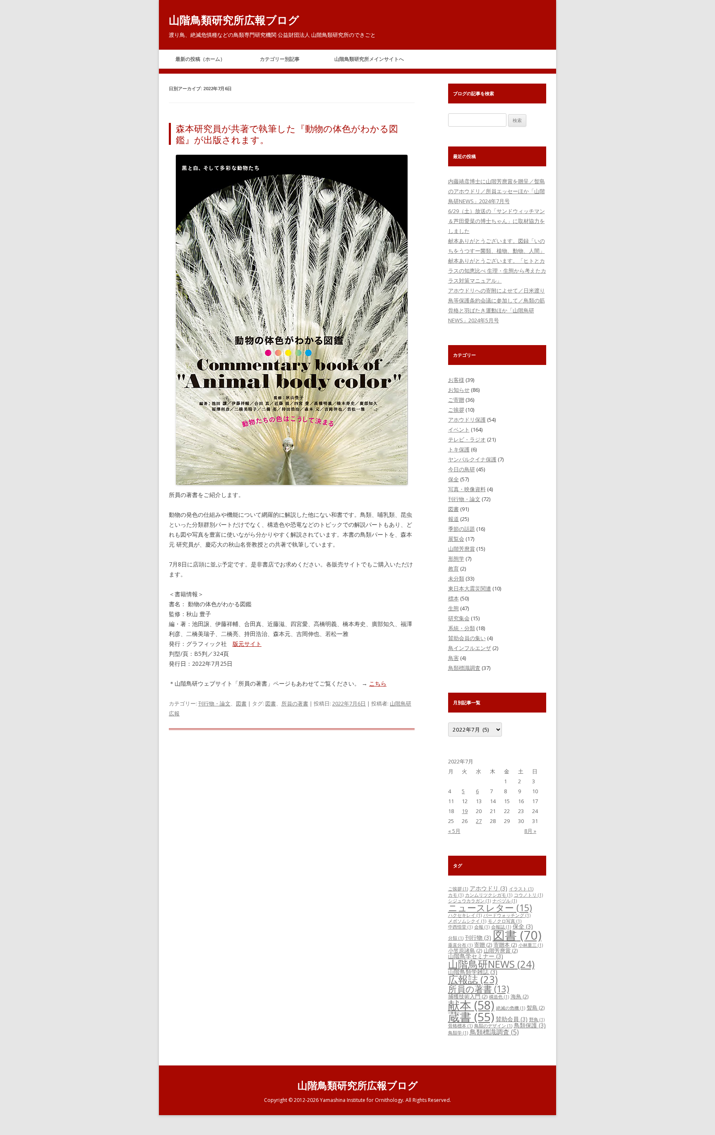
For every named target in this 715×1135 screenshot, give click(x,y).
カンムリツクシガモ (488, 895)
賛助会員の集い (467, 638)
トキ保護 (459, 449)
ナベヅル (504, 901)
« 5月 (454, 831)
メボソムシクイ (467, 921)
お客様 (456, 380)
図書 (241, 703)
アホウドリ (488, 888)
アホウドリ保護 (467, 419)
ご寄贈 (456, 399)
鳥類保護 (530, 1025)
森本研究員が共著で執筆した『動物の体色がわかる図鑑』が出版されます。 (287, 133)
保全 (453, 479)
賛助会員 (512, 1019)
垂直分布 (460, 945)
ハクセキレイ (465, 915)
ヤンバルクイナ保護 (472, 459)
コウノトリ (528, 895)
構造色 (499, 997)
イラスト (521, 889)
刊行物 (478, 937)
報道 (453, 519)
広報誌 (473, 979)
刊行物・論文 (214, 703)
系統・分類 (461, 628)
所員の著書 (294, 703)
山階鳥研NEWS (491, 964)
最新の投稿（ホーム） (200, 58)
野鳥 (537, 1019)
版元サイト (247, 644)
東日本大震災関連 (469, 588)
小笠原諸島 (465, 950)
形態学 (456, 558)
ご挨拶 (456, 409)
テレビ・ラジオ (467, 439)
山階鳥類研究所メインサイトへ (369, 58)
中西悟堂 (460, 927)
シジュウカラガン (469, 901)
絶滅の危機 (510, 1008)
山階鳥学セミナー (475, 956)
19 (465, 811)
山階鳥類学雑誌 (472, 972)
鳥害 (453, 658)
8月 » (530, 831)
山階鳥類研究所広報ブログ (234, 19)
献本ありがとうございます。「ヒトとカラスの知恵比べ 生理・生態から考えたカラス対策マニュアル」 (497, 270)
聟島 (536, 1007)
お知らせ (459, 390)
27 (479, 821)
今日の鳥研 (461, 469)
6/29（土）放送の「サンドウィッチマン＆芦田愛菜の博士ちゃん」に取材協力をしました (496, 221)
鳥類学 (458, 1033)
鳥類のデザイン (493, 1026)
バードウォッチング (506, 915)
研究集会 (459, 618)
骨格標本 (460, 1026)
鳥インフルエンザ (469, 648)
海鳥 (519, 996)
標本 (453, 598)
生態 (453, 608)
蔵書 (471, 1017)
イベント (459, 429)
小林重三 (530, 945)
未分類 (456, 578)
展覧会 (456, 538)
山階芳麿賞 (461, 548)
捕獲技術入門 (467, 996)
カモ (455, 895)
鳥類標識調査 (464, 668)
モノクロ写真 (504, 921)
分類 (455, 938)
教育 (453, 568)
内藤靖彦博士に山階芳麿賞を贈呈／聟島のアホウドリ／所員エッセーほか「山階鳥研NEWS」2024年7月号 (496, 191)
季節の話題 (461, 529)
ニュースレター (490, 908)
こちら (377, 683)
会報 (481, 927)
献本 (471, 1005)
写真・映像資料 (467, 489)
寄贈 (483, 944)
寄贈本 (505, 944)
